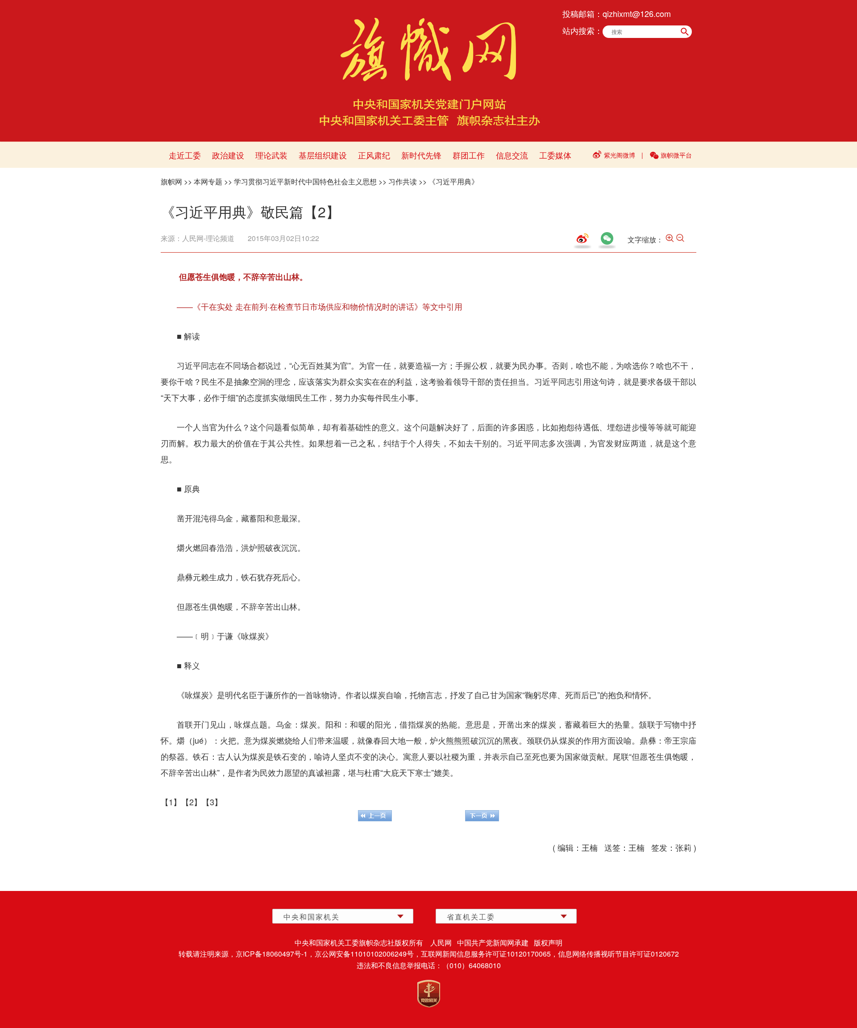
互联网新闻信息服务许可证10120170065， (489, 954)
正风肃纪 (374, 155)
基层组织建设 (323, 155)
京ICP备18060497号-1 (272, 954)
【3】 (212, 801)
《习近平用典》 (453, 181)
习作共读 (402, 181)
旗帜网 (171, 181)
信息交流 (512, 155)
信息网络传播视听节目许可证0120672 (618, 954)
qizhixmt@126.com (637, 13)
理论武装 (271, 155)
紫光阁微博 (619, 154)
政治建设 (228, 155)
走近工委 (185, 155)
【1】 (171, 801)
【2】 (191, 801)
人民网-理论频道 (208, 238)
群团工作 (469, 155)
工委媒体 (555, 155)
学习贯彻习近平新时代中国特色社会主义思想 (305, 181)
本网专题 (208, 181)
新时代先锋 (421, 155)
